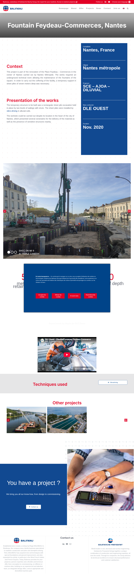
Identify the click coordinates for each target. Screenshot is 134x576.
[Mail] (70, 544)
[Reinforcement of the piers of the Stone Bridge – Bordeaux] (38, 420)
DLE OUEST (95, 108)
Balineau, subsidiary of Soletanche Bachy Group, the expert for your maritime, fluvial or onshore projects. (39, 2)
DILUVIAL (92, 90)
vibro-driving (12, 111)
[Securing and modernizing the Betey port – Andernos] (78, 420)
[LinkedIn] (63, 544)
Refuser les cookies (58, 296)
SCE (87, 86)
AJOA (101, 86)
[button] (128, 8)
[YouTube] (67, 544)
